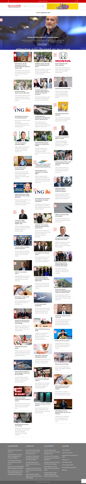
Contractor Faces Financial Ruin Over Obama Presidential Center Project (34, 470)
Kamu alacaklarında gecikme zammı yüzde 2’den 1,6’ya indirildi (62, 387)
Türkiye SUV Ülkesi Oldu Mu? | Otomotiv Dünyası (43, 37)
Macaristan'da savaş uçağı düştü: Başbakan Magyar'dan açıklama (16, 467)
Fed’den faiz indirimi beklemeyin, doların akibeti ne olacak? (23, 399)
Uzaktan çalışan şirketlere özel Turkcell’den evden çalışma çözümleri (63, 163)
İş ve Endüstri (49, 446)
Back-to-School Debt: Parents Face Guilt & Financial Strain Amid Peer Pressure (33, 452)
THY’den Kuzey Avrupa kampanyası (40, 305)
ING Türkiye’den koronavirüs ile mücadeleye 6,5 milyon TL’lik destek (42, 200)
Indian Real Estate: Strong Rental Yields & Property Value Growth (51, 468)
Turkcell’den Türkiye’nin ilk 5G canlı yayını (63, 316)
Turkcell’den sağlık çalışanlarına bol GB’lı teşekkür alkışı (20, 222)
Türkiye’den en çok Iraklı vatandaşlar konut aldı (41, 356)
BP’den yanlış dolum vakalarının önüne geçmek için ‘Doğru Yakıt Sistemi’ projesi (63, 291)
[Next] (82, 33)
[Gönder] (43, 6)
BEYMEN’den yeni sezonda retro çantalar (21, 425)
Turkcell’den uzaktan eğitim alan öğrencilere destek (62, 238)
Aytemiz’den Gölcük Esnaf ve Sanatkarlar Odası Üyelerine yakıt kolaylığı (22, 322)
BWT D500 (64, 470)
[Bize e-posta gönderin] (77, 1)
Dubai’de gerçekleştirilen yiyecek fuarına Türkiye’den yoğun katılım (42, 279)
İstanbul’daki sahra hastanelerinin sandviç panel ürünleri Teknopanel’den (42, 118)
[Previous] (3, 33)
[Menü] (8, 1)
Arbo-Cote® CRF (66, 450)
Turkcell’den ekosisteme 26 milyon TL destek (62, 137)
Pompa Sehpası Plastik (67, 465)
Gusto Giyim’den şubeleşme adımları (42, 379)
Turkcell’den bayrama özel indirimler (62, 114)
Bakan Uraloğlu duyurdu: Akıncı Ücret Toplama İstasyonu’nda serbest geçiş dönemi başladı (15, 472)
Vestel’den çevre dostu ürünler (63, 88)
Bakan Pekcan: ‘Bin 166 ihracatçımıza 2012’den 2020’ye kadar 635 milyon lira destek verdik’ (22, 66)
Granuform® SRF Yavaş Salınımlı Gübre (70, 456)
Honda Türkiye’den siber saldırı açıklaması (61, 64)
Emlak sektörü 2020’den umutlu (21, 347)
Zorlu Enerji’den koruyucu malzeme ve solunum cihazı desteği (42, 144)
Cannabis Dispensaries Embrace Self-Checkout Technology (52, 463)
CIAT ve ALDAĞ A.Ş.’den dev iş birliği (42, 329)
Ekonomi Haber (13, 446)
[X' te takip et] (76, 1)
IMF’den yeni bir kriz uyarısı (62, 340)
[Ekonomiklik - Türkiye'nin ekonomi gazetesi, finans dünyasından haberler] (14, 6)
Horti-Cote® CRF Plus (67, 452)
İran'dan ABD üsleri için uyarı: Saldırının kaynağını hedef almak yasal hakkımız (15, 456)
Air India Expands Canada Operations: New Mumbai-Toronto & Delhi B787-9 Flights (51, 474)
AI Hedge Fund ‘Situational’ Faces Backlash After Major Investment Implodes (32, 458)
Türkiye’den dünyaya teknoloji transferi (43, 404)
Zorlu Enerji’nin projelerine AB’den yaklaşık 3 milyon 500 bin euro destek (22, 373)
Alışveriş (66, 446)
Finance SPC (30, 446)
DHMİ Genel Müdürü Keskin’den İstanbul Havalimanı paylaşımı (60, 190)
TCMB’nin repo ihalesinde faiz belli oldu (15, 451)
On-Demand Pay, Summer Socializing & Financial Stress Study (33, 464)
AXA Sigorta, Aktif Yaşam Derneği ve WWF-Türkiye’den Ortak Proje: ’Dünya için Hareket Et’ (42, 92)
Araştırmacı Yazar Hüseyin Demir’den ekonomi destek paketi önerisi (42, 226)
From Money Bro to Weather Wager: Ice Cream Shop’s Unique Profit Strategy (34, 476)
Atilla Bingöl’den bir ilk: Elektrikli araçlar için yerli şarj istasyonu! (63, 412)
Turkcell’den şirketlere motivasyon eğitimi (20, 143)
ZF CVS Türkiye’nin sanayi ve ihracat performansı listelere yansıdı (15, 462)
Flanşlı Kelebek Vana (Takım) (69, 467)
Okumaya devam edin (43, 44)
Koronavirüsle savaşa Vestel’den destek (20, 168)
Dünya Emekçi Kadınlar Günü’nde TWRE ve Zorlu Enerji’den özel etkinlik (61, 264)
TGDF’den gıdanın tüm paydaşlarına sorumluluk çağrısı (41, 172)
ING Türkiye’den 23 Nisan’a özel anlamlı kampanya (21, 117)
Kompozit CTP (65, 459)
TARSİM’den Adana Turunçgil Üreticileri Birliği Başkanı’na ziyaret (42, 65)
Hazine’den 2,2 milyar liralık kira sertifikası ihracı (22, 297)
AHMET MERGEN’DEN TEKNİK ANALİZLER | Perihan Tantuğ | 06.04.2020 (22, 196)
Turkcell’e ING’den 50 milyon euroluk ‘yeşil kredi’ (22, 247)
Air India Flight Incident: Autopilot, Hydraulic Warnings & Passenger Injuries (52, 452)
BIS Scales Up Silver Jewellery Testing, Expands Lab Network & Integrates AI (52, 458)
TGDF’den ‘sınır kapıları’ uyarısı (21, 272)
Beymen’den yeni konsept (61, 364)
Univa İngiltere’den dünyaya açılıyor (42, 253)
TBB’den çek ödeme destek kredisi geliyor (62, 215)
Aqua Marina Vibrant (67, 462)
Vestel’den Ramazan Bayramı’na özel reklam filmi (22, 92)
